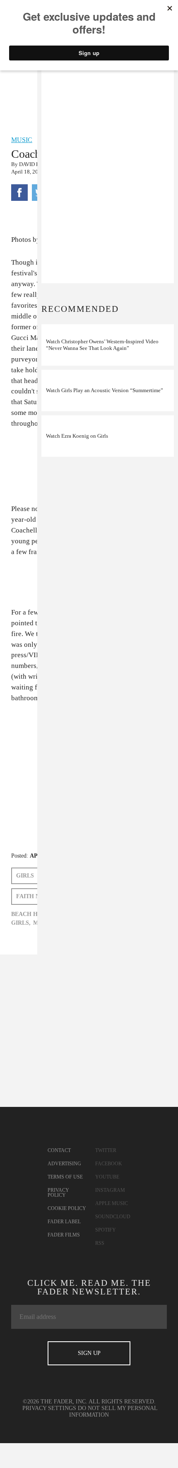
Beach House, (33, 914)
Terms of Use (65, 1177)
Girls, (21, 923)
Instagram (110, 1190)
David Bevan (36, 164)
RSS (99, 1243)
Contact (59, 1150)
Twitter (105, 1150)
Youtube (107, 1177)
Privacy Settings (49, 1408)
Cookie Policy (67, 1208)
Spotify (105, 1230)
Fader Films (64, 1235)
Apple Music (111, 1203)
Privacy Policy (58, 1192)
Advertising (64, 1164)
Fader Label (64, 1222)
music (21, 139)
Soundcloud (112, 1217)
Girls (25, 876)
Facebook (108, 1164)
